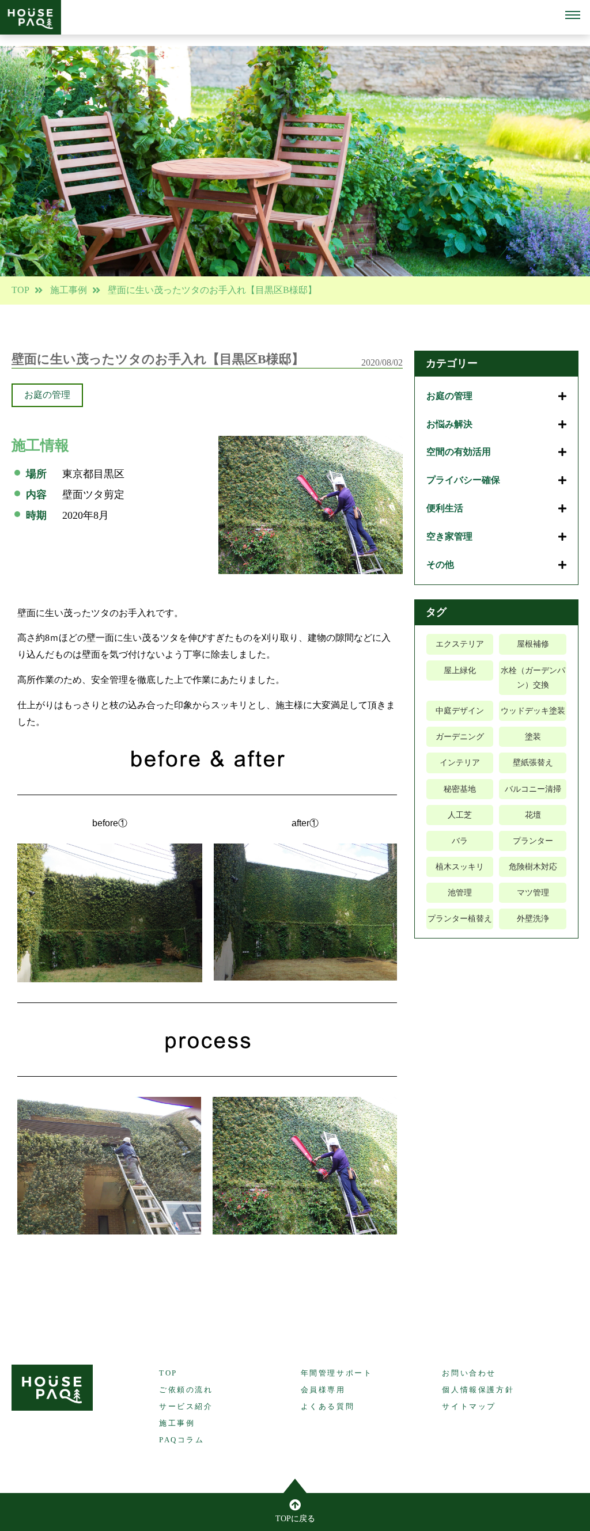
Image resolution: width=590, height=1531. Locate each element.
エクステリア (460, 644)
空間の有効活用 (458, 452)
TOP (20, 290)
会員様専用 (323, 1389)
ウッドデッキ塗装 (533, 710)
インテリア (460, 762)
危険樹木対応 (533, 867)
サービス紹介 (186, 1406)
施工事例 (68, 290)
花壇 (533, 815)
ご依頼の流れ (186, 1389)
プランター (533, 841)
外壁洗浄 (533, 918)
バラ (460, 841)
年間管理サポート (337, 1373)
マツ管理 (533, 892)
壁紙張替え (533, 762)
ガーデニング (460, 736)
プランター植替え (460, 918)
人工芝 (460, 815)
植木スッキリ (460, 867)
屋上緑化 (460, 670)
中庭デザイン (460, 710)
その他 (440, 564)
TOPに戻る (295, 1518)
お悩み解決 (449, 424)
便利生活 (444, 508)
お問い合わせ (469, 1373)
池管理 (460, 892)
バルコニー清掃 (533, 789)
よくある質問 (328, 1406)
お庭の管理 (47, 395)
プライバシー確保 (463, 480)
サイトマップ (469, 1406)
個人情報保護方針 (478, 1389)
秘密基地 (460, 789)
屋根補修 (533, 644)
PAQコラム (182, 1439)
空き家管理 (449, 536)
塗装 (533, 736)
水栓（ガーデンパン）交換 (533, 677)
